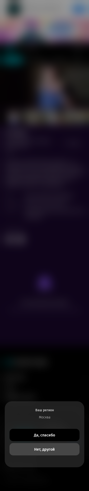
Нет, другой (44, 449)
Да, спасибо (44, 435)
